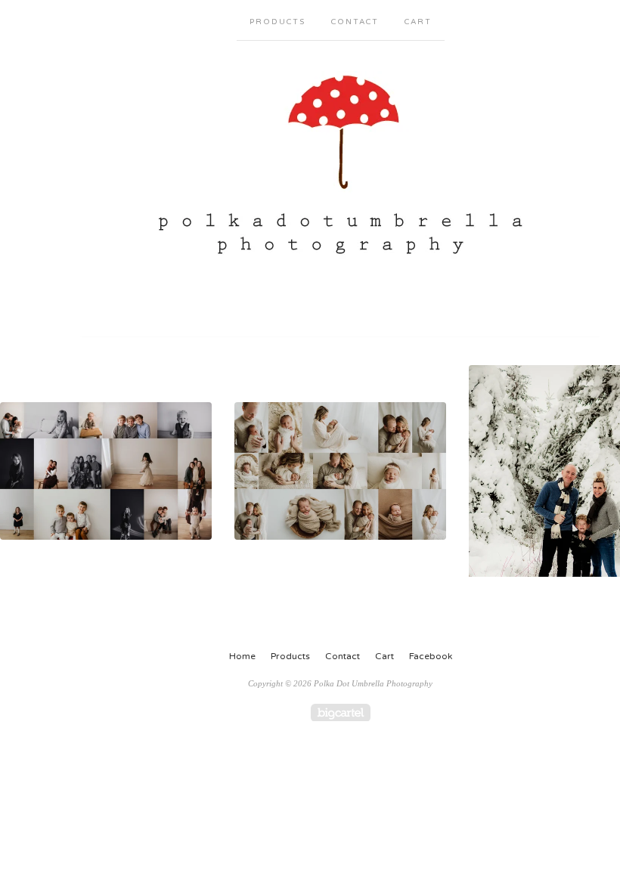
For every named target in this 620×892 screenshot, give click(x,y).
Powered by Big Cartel (340, 712)
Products (277, 21)
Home (242, 656)
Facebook (430, 656)
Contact (355, 21)
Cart (418, 21)
